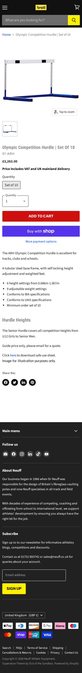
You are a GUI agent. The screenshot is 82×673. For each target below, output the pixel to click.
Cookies (41, 653)
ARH (10, 153)
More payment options (41, 241)
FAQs (19, 648)
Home (6, 35)
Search (6, 648)
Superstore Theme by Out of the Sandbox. (28, 663)
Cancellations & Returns (16, 653)
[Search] (74, 20)
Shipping (57, 648)
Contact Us (71, 653)
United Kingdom (21, 615)
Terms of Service (37, 648)
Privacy (55, 653)
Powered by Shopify (66, 663)
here (13, 355)
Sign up (14, 588)
